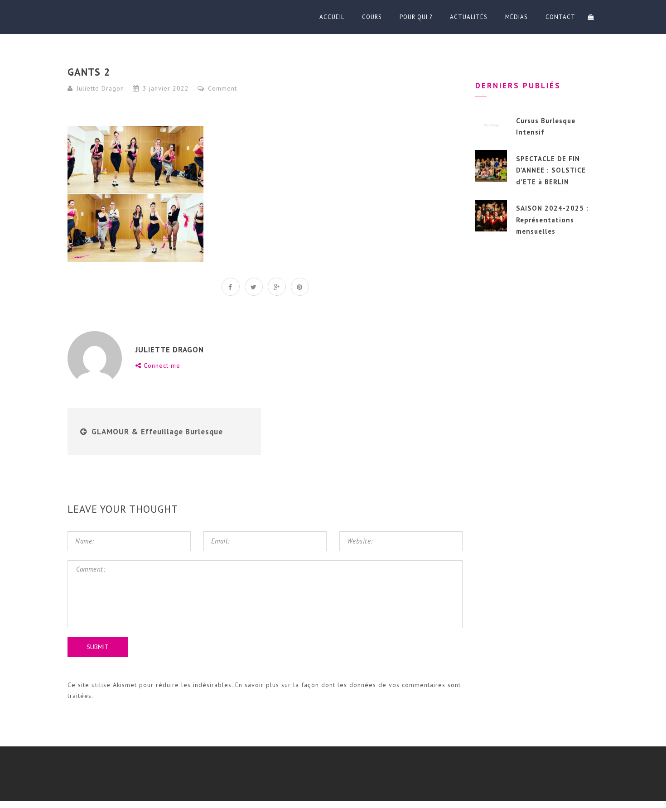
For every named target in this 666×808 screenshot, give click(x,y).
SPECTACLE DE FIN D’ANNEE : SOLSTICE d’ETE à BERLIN (551, 170)
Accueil (331, 17)
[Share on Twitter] (254, 287)
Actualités (468, 17)
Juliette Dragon (100, 88)
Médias (516, 17)
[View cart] (590, 17)
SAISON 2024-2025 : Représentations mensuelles (552, 220)
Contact (560, 17)
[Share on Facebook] (231, 287)
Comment (221, 88)
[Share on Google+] (277, 287)
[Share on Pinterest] (300, 287)
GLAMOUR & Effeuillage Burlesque (157, 432)
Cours (372, 17)
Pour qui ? (416, 17)
